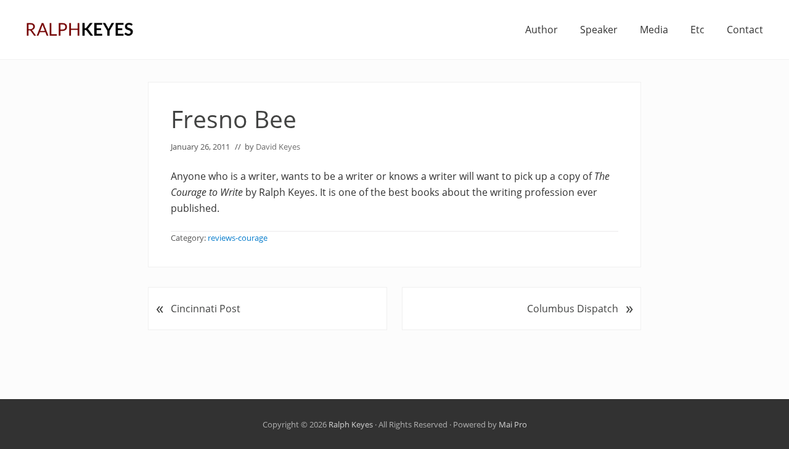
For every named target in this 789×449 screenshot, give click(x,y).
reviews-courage (238, 237)
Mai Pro (513, 424)
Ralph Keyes (351, 424)
